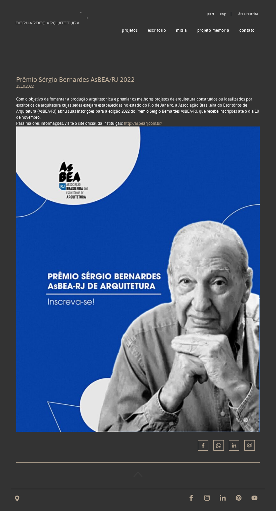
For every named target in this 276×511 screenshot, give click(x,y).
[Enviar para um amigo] (249, 445)
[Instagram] (207, 497)
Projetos (130, 30)
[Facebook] (191, 497)
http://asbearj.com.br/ (143, 123)
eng (223, 14)
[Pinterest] (238, 497)
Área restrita (248, 14)
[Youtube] (254, 497)
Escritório (157, 30)
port (210, 14)
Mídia (181, 30)
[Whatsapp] (218, 445)
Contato (247, 30)
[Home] (53, 18)
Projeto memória (213, 30)
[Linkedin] (234, 445)
